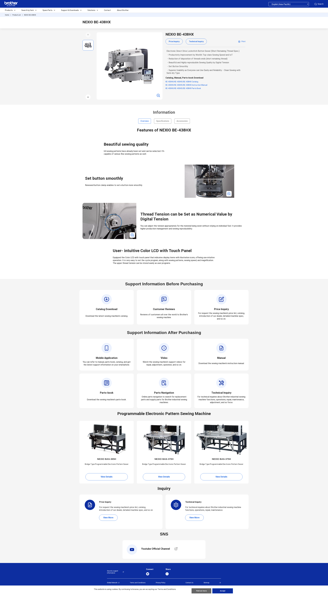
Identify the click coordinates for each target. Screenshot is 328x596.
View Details (106, 477)
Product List (16, 15)
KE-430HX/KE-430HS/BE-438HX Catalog (182, 82)
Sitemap (206, 583)
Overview (144, 121)
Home (7, 15)
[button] (88, 34)
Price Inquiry (174, 41)
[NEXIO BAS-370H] (164, 439)
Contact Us (189, 583)
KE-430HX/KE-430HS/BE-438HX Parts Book (183, 88)
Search (321, 4)
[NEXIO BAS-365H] (106, 439)
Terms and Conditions (138, 583)
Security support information (112, 572)
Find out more (201, 591)
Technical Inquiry (196, 41)
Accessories (182, 121)
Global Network (112, 583)
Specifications (162, 121)
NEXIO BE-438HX (30, 15)
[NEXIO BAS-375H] (221, 439)
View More (108, 517)
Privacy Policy (160, 583)
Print (243, 41)
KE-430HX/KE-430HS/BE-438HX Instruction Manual (186, 85)
